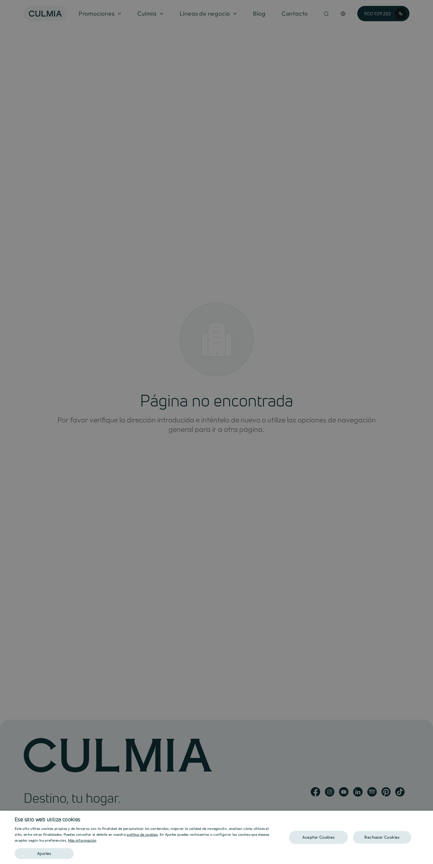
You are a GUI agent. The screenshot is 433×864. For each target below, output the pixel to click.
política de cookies (142, 834)
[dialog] (216, 837)
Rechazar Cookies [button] (381, 837)
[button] (145, 851)
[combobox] (426, 818)
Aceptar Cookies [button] (318, 837)
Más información (82, 840)
